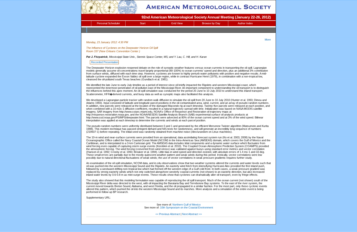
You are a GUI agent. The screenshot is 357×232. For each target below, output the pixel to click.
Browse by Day (211, 23)
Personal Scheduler (108, 23)
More (268, 39)
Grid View (177, 23)
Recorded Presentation (104, 62)
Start (142, 23)
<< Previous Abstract (167, 214)
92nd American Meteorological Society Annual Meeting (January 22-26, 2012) (206, 17)
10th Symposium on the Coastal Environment (186, 207)
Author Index (245, 23)
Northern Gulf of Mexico (186, 204)
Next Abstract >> (192, 214)
